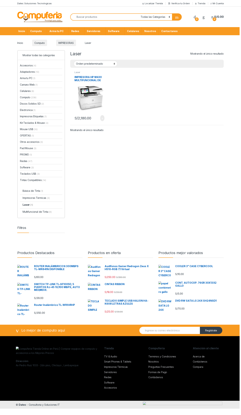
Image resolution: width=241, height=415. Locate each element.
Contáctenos (155, 377)
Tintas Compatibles (33, 180)
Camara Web (29, 84)
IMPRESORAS (66, 42)
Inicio (21, 31)
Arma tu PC (56, 31)
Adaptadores (29, 71)
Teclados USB (30, 173)
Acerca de (199, 356)
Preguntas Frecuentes (161, 366)
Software (113, 31)
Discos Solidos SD (32, 103)
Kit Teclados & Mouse (34, 122)
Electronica (27, 109)
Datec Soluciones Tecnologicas (34, 3)
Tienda (201, 3)
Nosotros (150, 31)
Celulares (133, 31)
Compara (198, 366)
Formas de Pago (157, 372)
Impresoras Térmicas (116, 366)
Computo (36, 31)
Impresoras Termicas (36, 197)
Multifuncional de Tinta (37, 211)
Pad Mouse (28, 148)
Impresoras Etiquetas (33, 116)
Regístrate (211, 330)
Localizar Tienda (154, 3)
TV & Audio (110, 356)
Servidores (94, 31)
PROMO (26, 154)
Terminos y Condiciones (162, 356)
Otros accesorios (31, 141)
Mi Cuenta (218, 3)
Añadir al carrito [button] (100, 118)
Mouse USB (29, 129)
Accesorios (28, 65)
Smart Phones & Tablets (117, 361)
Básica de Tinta (33, 190)
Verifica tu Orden (180, 3)
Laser (77, 72)
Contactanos (169, 31)
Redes (75, 31)
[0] (195, 16)
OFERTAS (27, 135)
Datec (22, 404)
